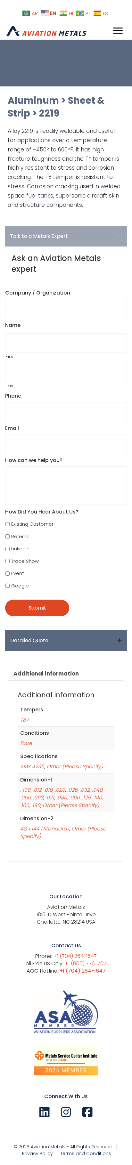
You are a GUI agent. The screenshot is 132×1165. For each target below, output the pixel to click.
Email (12, 428)
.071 (49, 797)
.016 (48, 790)
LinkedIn (20, 548)
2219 (49, 113)
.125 (86, 797)
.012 (37, 790)
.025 (72, 790)
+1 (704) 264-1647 (75, 956)
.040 (97, 790)
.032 (85, 790)
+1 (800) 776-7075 (87, 963)
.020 (60, 790)
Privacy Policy (37, 1153)
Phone (13, 396)
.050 (25, 797)
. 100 (25, 790)
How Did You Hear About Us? (41, 512)
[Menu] (118, 30)
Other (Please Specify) (74, 766)
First (10, 356)
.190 (35, 805)
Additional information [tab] (46, 673)
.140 (97, 797)
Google (20, 585)
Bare (26, 743)
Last (10, 386)
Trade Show (25, 561)
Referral (20, 536)
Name (13, 325)
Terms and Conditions (85, 1153)
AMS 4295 (32, 766)
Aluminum (33, 100)
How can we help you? (33, 460)
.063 (38, 797)
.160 (24, 805)
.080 (61, 797)
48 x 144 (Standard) (44, 828)
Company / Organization (37, 293)
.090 (74, 797)
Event (17, 573)
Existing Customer (32, 524)
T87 (24, 720)
